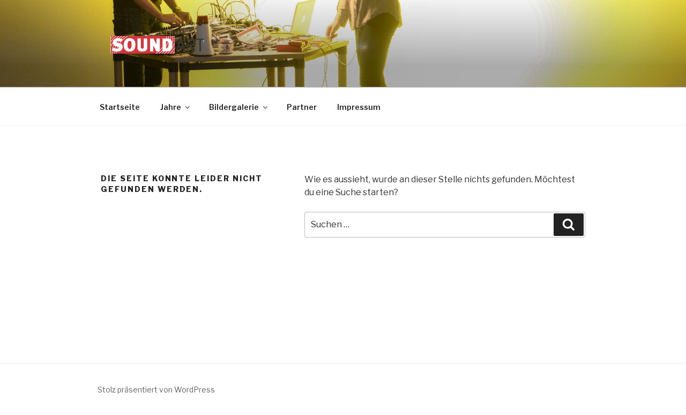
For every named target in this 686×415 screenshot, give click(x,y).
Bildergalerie (234, 107)
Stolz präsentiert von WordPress (156, 389)
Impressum (359, 107)
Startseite (120, 107)
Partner (302, 107)
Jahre (170, 107)
